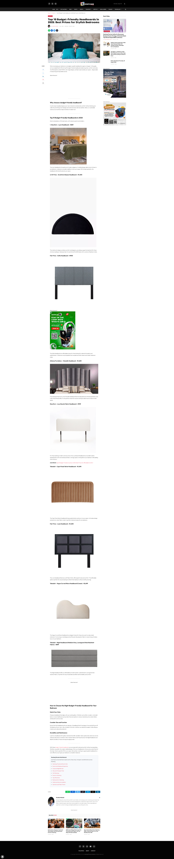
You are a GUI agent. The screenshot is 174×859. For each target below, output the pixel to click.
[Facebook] (43, 69)
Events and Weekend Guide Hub (60, 766)
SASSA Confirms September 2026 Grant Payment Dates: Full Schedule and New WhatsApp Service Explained (118, 44)
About (87, 850)
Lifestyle (95, 9)
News (70, 9)
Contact (93, 850)
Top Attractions (56, 777)
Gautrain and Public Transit (59, 784)
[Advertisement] (74, 85)
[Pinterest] (43, 79)
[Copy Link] (57, 30)
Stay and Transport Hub (58, 770)
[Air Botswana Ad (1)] (114, 97)
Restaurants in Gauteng (58, 780)
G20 (57, 9)
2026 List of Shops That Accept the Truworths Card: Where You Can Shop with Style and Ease (73, 831)
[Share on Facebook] (52, 30)
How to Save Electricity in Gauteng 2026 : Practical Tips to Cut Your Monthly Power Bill (91, 831)
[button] (124, 3)
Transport (88, 9)
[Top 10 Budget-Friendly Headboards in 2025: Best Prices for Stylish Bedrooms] (74, 62)
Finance (110, 9)
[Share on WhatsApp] (49, 30)
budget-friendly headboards (62, 747)
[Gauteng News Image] (62, 349)
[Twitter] (43, 73)
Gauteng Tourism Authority (90, 854)
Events (75, 9)
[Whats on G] (87, 4)
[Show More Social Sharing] (60, 30)
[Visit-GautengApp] (114, 125)
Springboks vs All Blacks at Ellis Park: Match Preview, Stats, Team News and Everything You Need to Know (118, 53)
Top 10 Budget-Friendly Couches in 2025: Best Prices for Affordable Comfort (75, 462)
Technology (117, 9)
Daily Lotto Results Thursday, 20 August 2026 (118, 61)
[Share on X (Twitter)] (54, 30)
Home (53, 9)
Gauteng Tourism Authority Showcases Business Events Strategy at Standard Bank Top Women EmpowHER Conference (114, 36)
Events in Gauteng (57, 775)
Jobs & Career (103, 9)
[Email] (43, 83)
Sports (81, 9)
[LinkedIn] (43, 76)
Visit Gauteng (63, 9)
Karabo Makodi (55, 26)
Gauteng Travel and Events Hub (60, 764)
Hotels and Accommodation (59, 782)
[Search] (125, 9)
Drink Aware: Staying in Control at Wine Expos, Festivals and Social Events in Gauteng (55, 831)
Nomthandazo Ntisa (108, 39)
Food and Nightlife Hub (58, 768)
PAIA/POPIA (81, 850)
